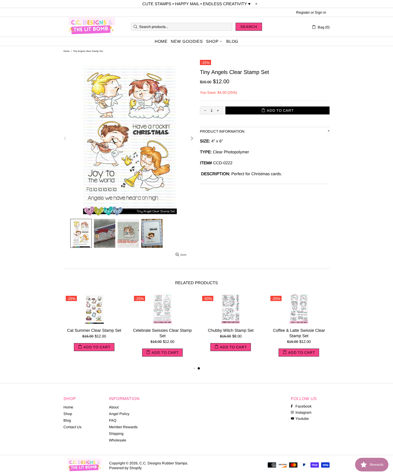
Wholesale (117, 440)
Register (303, 12)
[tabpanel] (230, 327)
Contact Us (72, 427)
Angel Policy (119, 414)
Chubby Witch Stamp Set (231, 330)
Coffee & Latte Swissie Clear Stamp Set (299, 333)
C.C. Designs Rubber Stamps (91, 26)
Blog (67, 420)
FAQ (112, 420)
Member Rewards (123, 427)
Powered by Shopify (125, 468)
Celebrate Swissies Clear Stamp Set (162, 333)
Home (66, 51)
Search (248, 27)
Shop (67, 414)
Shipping (116, 433)
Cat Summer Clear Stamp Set (94, 330)
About (113, 407)
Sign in (320, 12)
